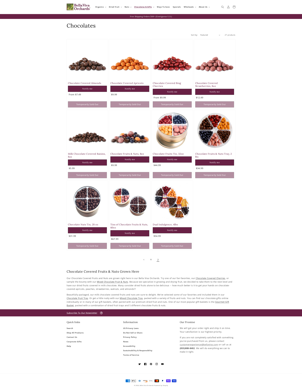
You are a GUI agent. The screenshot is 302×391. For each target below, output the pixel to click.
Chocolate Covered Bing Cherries (167, 84)
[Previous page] (144, 259)
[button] (100, 7)
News (125, 341)
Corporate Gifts (74, 341)
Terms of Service (131, 355)
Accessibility (129, 346)
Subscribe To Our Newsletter (82, 312)
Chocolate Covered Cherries (210, 278)
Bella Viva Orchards (146, 385)
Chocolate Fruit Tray (77, 298)
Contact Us (72, 337)
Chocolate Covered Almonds (84, 83)
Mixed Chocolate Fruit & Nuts (112, 281)
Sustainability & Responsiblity (137, 350)
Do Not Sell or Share (132, 333)
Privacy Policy (130, 337)
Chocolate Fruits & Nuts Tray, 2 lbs (213, 155)
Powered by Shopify (161, 385)
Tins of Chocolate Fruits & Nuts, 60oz (129, 226)
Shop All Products (75, 333)
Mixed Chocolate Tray (131, 298)
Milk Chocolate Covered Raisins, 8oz (87, 155)
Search (70, 328)
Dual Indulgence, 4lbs (165, 224)
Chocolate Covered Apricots (127, 83)
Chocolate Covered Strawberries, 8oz (206, 84)
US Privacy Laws (130, 328)
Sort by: (194, 35)
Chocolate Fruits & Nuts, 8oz (127, 153)
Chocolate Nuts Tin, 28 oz (83, 224)
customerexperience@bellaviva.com (199, 344)
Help (69, 346)
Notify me (87, 88)
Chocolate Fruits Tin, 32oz (168, 153)
